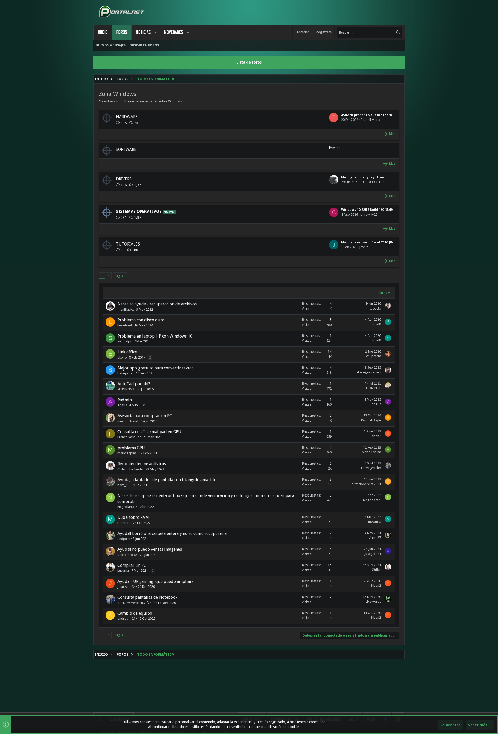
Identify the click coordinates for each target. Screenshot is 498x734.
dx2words (373, 601)
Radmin (124, 399)
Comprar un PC (131, 565)
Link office (127, 351)
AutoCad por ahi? (133, 383)
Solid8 (376, 324)
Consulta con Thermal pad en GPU (149, 431)
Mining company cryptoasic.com (368, 177)
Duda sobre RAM (133, 517)
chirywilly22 (368, 214)
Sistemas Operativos (139, 211)
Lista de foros (249, 62)
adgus (122, 405)
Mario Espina (127, 453)
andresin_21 (126, 618)
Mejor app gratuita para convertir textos (155, 368)
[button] (155, 32)
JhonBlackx (125, 309)
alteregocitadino (368, 372)
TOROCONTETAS (373, 182)
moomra (123, 523)
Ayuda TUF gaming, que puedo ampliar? (155, 581)
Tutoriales (128, 244)
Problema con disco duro (140, 320)
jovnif (363, 247)
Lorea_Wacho (371, 468)
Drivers (124, 179)
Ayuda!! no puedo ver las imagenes (149, 549)
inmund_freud (127, 421)
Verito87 (375, 538)
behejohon (125, 373)
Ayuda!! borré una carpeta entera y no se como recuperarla (172, 533)
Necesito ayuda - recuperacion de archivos (157, 304)
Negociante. (126, 507)
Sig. (118, 276)
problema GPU (131, 447)
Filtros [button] (382, 293)
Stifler (376, 569)
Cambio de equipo (134, 613)
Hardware (127, 116)
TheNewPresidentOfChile (136, 603)
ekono (122, 357)
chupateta (373, 356)
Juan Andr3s (126, 587)
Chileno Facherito (130, 469)
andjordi (123, 539)
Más (392, 134)
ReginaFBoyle (371, 420)
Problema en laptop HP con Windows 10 (154, 336)
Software (126, 149)
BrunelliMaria (370, 120)
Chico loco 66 (127, 555)
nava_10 (123, 485)
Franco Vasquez (129, 437)
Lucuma (123, 570)
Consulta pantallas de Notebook (147, 597)
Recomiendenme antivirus (141, 463)
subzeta (375, 308)
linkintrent (124, 325)
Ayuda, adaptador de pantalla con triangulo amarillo (166, 479)
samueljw (124, 341)
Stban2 (376, 436)
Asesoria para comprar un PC (144, 415)
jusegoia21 (373, 554)
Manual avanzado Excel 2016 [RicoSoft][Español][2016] (386, 242)
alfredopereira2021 (366, 484)
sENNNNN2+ (126, 389)
